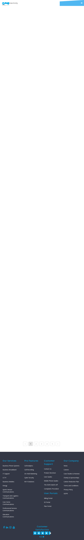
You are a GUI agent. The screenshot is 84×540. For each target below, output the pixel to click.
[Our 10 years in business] (58, 172)
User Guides (48, 477)
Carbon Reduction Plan (71, 482)
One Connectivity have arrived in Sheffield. (55, 119)
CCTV (4, 478)
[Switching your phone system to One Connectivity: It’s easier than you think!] (58, 19)
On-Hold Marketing (30, 474)
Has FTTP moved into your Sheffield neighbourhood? (20, 41)
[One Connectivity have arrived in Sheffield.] (58, 97)
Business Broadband (9, 470)
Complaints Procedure (51, 489)
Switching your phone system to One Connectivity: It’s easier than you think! (58, 44)
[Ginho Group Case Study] (21, 310)
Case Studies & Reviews (72, 474)
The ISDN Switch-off (51, 485)
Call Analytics (28, 466)
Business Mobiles (8, 482)
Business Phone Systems (11, 466)
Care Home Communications (8, 503)
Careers (66, 470)
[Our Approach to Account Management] (21, 379)
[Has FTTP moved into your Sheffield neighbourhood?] (21, 19)
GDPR (66, 494)
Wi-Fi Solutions (29, 482)
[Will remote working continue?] (58, 310)
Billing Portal (48, 498)
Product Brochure (50, 473)
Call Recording (29, 470)
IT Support (6, 474)
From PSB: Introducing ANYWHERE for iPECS (20, 119)
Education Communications (8, 515)
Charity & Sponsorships (71, 478)
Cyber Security (29, 478)
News (66, 466)
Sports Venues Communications (8, 491)
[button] (72, 3)
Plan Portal (47, 506)
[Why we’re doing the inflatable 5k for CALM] (21, 172)
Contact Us (47, 469)
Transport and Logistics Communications (10, 497)
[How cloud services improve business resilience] (58, 241)
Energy (5, 486)
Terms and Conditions (71, 486)
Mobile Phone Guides (51, 481)
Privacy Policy (68, 490)
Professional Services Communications (10, 509)
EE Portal (47, 502)
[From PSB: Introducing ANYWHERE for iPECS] (21, 97)
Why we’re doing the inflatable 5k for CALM (20, 194)
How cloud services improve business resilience (57, 263)
